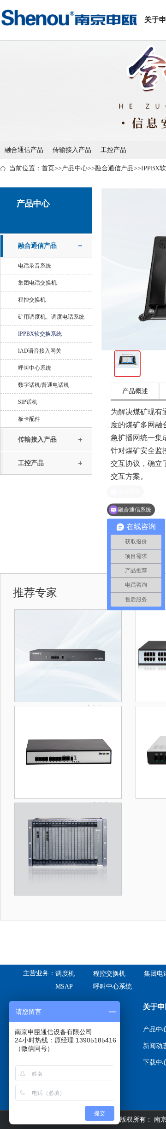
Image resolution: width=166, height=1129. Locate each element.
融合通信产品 (24, 149)
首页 (48, 168)
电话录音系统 (34, 265)
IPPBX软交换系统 (40, 334)
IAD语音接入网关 (39, 351)
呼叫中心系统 (34, 368)
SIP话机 (27, 402)
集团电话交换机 (37, 282)
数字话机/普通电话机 (43, 385)
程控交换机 (32, 300)
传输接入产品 (72, 149)
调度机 (65, 973)
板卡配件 (29, 419)
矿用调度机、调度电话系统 (51, 317)
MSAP (64, 986)
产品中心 (75, 168)
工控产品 (113, 149)
